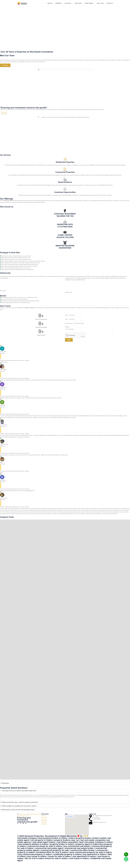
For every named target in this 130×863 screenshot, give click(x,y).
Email (66, 319)
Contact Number (69, 323)
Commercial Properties (65, 172)
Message (67, 326)
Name (66, 315)
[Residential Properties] (65, 159)
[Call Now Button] (126, 854)
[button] (65, 46)
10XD (85, 835)
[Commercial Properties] (65, 169)
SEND (68, 339)
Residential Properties (65, 162)
